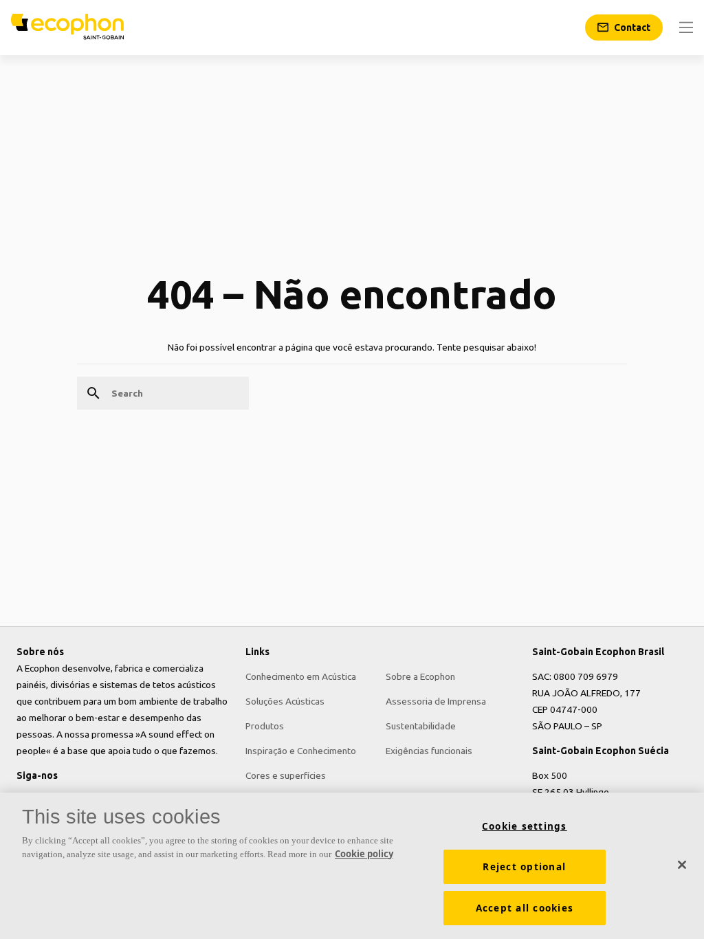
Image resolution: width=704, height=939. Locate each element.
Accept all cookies (525, 908)
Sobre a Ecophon (420, 676)
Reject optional (524, 867)
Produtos (264, 725)
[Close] (682, 865)
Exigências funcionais (429, 750)
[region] (352, 866)
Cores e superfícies (285, 775)
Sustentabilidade (421, 725)
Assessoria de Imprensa (436, 701)
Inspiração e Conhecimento (300, 750)
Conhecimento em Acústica (300, 676)
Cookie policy (364, 854)
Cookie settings (524, 826)
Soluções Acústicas (284, 701)
